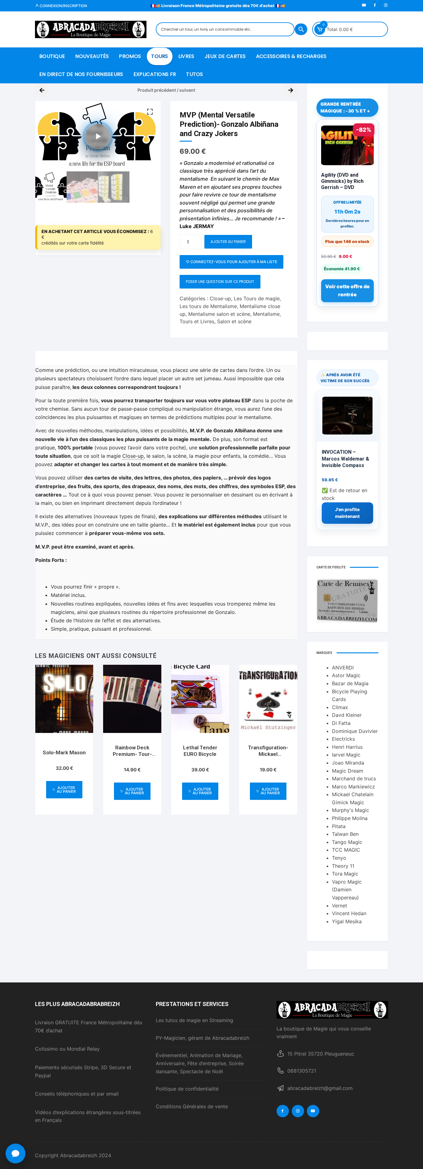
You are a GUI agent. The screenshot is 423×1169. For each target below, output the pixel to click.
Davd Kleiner (347, 715)
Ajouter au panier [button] (66, 789)
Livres (186, 56)
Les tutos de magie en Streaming (194, 1020)
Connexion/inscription (63, 5)
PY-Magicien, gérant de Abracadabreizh (202, 1038)
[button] (150, 112)
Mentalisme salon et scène (219, 314)
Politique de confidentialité (187, 1089)
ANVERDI (343, 667)
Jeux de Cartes (225, 56)
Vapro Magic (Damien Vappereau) (347, 890)
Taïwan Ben (345, 834)
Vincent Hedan (349, 913)
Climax (340, 707)
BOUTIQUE (52, 56)
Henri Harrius (347, 747)
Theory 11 (343, 866)
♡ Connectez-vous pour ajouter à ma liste (231, 261)
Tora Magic (345, 874)
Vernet (339, 905)
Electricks (343, 739)
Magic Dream (347, 771)
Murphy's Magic (350, 810)
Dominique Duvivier (355, 731)
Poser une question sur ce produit (220, 281)
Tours (159, 56)
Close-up (220, 298)
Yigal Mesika (347, 921)
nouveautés (92, 56)
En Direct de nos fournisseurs (81, 74)
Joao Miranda (348, 763)
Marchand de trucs (354, 778)
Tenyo (339, 858)
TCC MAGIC (346, 850)
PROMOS (130, 56)
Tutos (194, 74)
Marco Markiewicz (353, 786)
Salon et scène (234, 321)
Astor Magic (346, 675)
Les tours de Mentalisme (208, 306)
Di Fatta (341, 723)
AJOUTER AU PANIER (228, 241)
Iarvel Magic (346, 755)
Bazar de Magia (350, 683)
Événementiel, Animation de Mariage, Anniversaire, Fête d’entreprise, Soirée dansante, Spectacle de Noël (200, 1063)
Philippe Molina (350, 818)
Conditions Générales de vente (192, 1106)
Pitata (339, 826)
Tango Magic (347, 842)
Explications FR (154, 74)
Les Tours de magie (257, 298)
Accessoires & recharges (291, 56)
